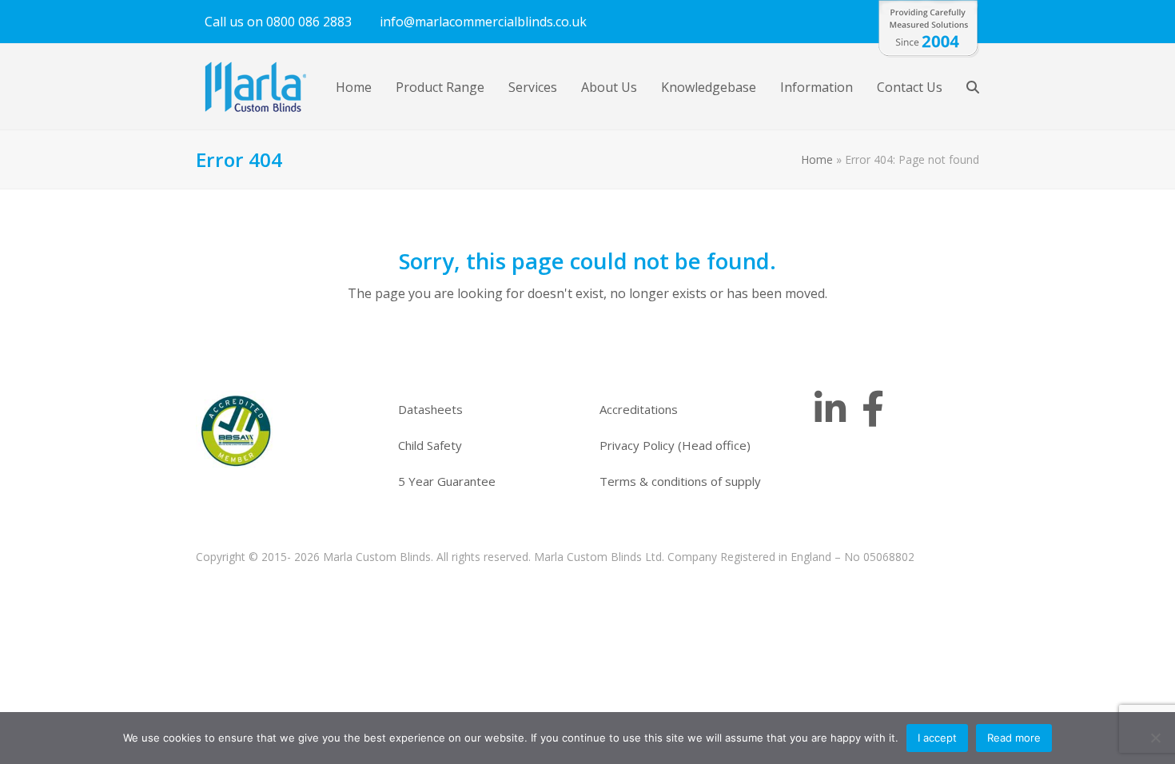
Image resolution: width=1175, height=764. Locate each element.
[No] (1155, 738)
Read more (1014, 737)
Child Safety (430, 445)
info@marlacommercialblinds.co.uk (483, 21)
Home (817, 159)
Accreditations (638, 409)
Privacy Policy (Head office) (675, 445)
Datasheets (430, 409)
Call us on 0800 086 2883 (278, 21)
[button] (972, 87)
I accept (937, 737)
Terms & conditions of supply (680, 481)
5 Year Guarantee (447, 481)
